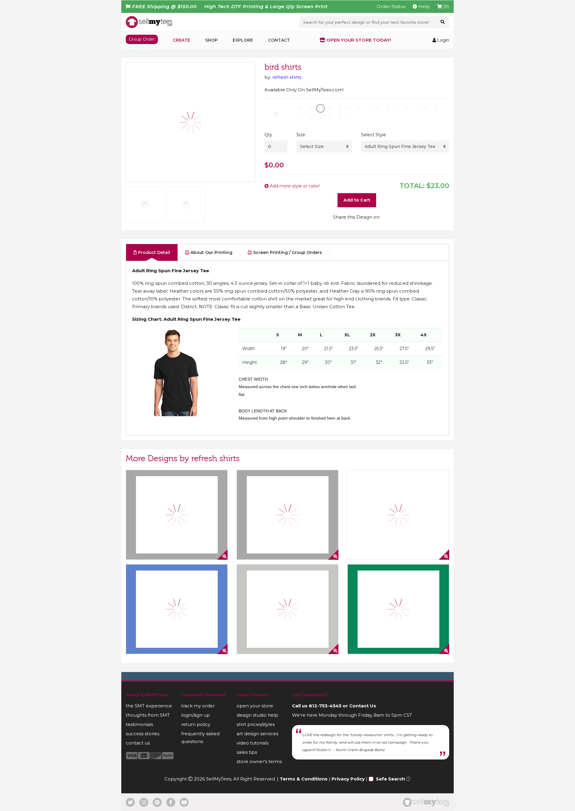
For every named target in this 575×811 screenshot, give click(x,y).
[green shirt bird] (398, 609)
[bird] (177, 609)
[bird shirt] (287, 515)
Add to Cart (357, 200)
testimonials (139, 724)
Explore (243, 40)
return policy (195, 724)
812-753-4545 (325, 706)
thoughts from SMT (148, 715)
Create (181, 40)
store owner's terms (259, 761)
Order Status (391, 6)
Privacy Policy (348, 779)
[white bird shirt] (398, 515)
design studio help (257, 715)
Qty (268, 134)
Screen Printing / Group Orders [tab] (287, 252)
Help (423, 6)
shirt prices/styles (256, 724)
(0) (445, 6)
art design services (257, 733)
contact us (138, 743)
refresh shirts (286, 77)
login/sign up (195, 715)
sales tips (247, 752)
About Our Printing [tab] (210, 252)
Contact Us (362, 706)
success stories (142, 733)
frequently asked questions (200, 737)
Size (300, 134)
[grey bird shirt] (177, 515)
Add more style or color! (294, 186)
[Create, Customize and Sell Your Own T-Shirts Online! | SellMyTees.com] (149, 22)
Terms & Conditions (304, 779)
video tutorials (252, 743)
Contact (279, 40)
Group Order (142, 39)
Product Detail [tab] (153, 252)
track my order (198, 706)
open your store (255, 706)
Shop (211, 40)
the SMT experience (149, 706)
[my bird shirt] (287, 609)
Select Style (373, 134)
